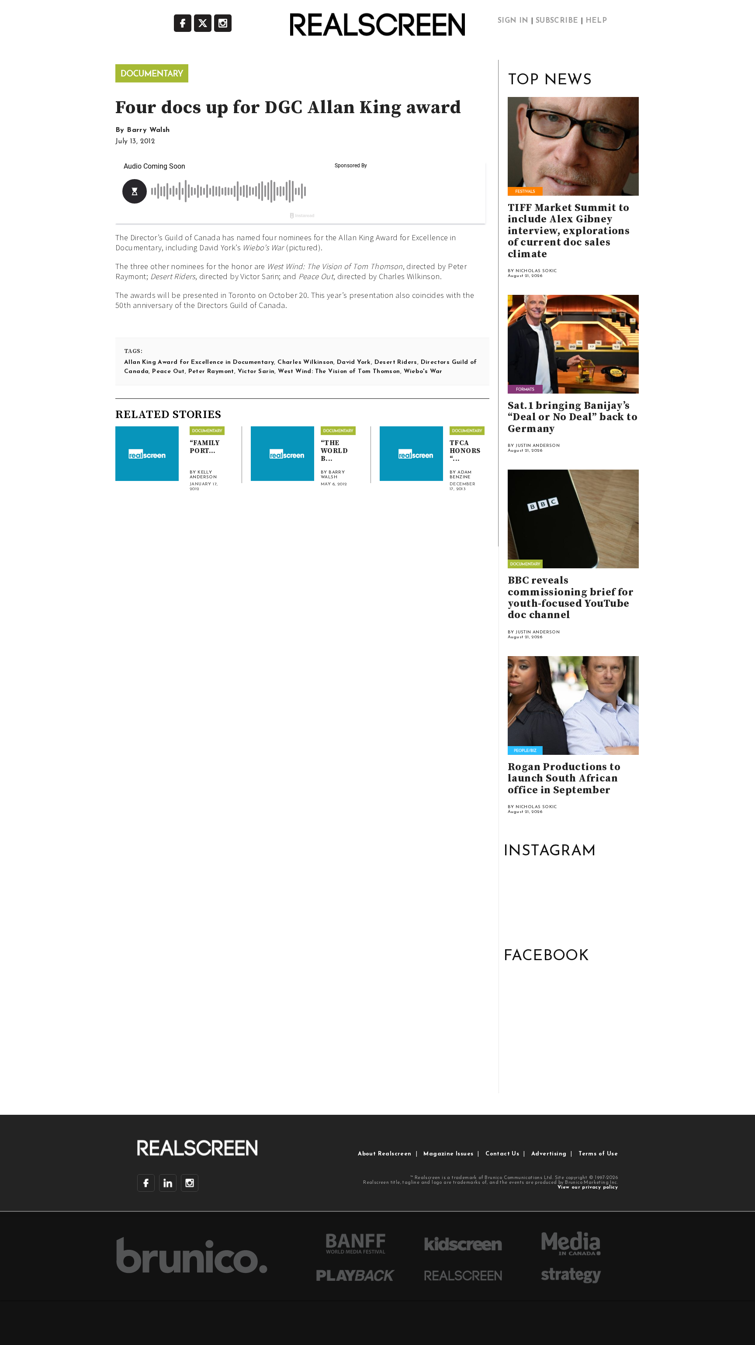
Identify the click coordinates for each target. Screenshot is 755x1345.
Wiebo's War (423, 371)
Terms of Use (598, 1154)
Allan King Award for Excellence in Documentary (199, 362)
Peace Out (168, 371)
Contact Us (502, 1154)
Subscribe (557, 20)
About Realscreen (384, 1154)
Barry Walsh (148, 130)
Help (596, 20)
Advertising (548, 1154)
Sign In (513, 20)
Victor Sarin (256, 371)
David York (354, 362)
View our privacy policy (588, 1187)
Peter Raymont (211, 371)
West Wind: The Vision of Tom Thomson (339, 371)
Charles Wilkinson (305, 362)
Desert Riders (395, 362)
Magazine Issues (448, 1154)
